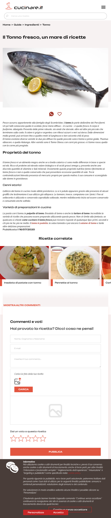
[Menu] (103, 7)
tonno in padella (39, 223)
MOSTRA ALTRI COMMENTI (22, 305)
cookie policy (74, 473)
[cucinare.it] (42, 6)
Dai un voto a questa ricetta (28, 431)
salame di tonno (88, 223)
